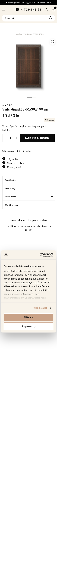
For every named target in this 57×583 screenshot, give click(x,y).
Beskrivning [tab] (10, 188)
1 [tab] (29, 97)
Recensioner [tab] (10, 196)
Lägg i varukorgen (37, 138)
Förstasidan (17, 34)
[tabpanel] (28, 66)
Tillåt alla (28, 317)
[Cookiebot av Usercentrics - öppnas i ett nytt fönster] (40, 255)
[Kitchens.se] (28, 9)
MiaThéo (27, 34)
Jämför (51, 120)
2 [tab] (34, 97)
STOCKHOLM (38, 34)
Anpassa (27, 326)
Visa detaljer (40, 307)
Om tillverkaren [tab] (11, 204)
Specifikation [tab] (10, 180)
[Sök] (51, 18)
